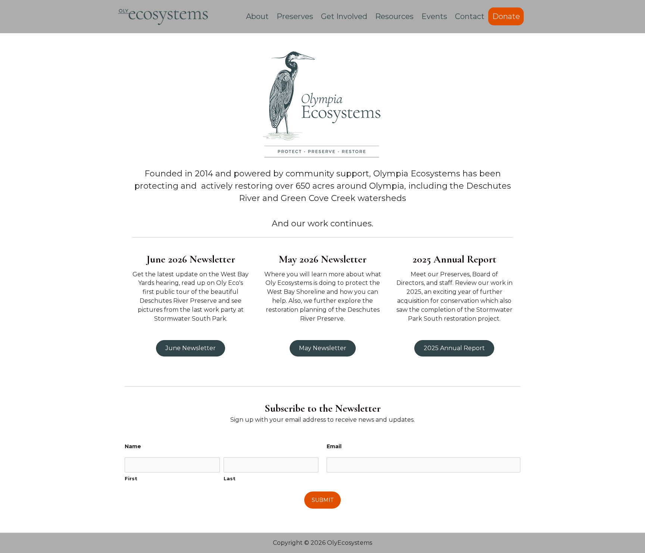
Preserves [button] (295, 16)
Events (434, 16)
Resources (394, 16)
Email (334, 446)
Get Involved (344, 16)
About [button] (257, 16)
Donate (506, 16)
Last (230, 478)
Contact (469, 16)
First (131, 478)
